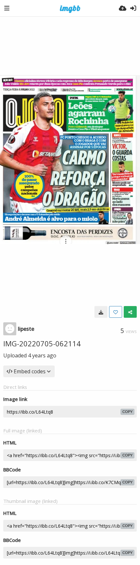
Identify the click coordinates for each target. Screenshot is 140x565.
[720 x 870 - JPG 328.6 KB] (100, 312)
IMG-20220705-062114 (42, 343)
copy (127, 412)
